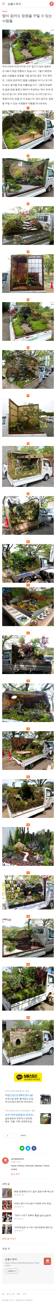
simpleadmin (17, 1158)
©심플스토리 (8, 1300)
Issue (4, 11)
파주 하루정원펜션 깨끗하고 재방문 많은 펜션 (19, 1114)
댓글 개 (6, 1248)
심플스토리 (14, 3)
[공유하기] (10, 1136)
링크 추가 (15, 1174)
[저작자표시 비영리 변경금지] (32, 1136)
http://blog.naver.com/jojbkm (17, 1111)
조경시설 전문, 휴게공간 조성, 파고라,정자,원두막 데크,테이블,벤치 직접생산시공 (19, 1100)
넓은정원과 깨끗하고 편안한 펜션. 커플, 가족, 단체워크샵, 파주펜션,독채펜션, (18, 1120)
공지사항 (10, 1294)
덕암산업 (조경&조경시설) (19, 1095)
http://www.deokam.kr (14, 1091)
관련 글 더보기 (9, 1238)
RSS (18, 1294)
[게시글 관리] (14, 1136)
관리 (25, 1294)
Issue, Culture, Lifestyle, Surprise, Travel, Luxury (22, 1264)
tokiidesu (28, 1300)
